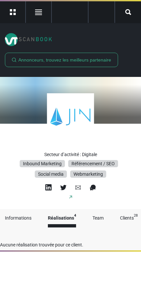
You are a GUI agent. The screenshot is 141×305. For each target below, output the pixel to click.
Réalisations (62, 218)
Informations (18, 218)
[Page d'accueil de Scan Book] (70, 39)
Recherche (128, 12)
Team (98, 218)
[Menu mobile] (13, 12)
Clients (129, 218)
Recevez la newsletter (101, 12)
